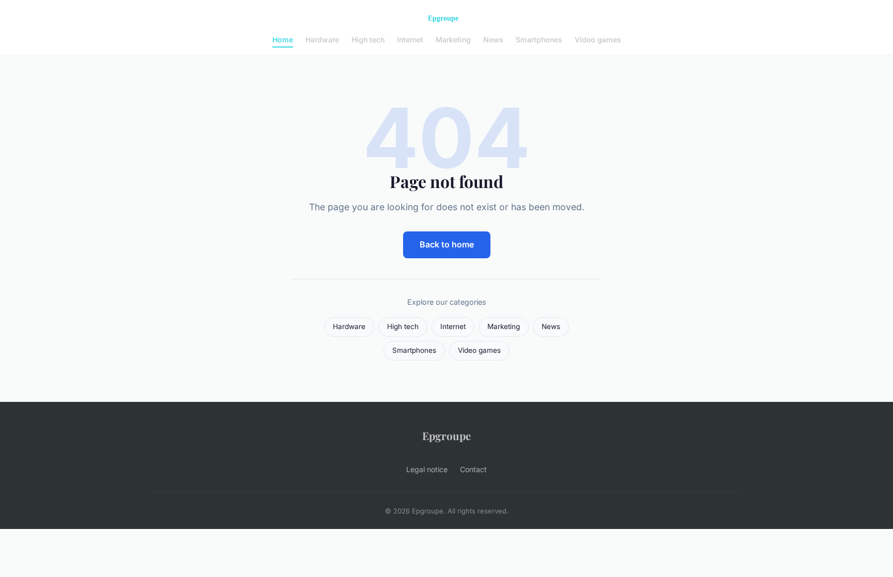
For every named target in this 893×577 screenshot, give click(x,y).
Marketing (453, 39)
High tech (367, 39)
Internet (410, 39)
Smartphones (539, 39)
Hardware (322, 39)
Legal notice (427, 469)
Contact (473, 469)
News (493, 39)
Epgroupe (446, 435)
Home (282, 39)
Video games (598, 39)
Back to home (447, 244)
